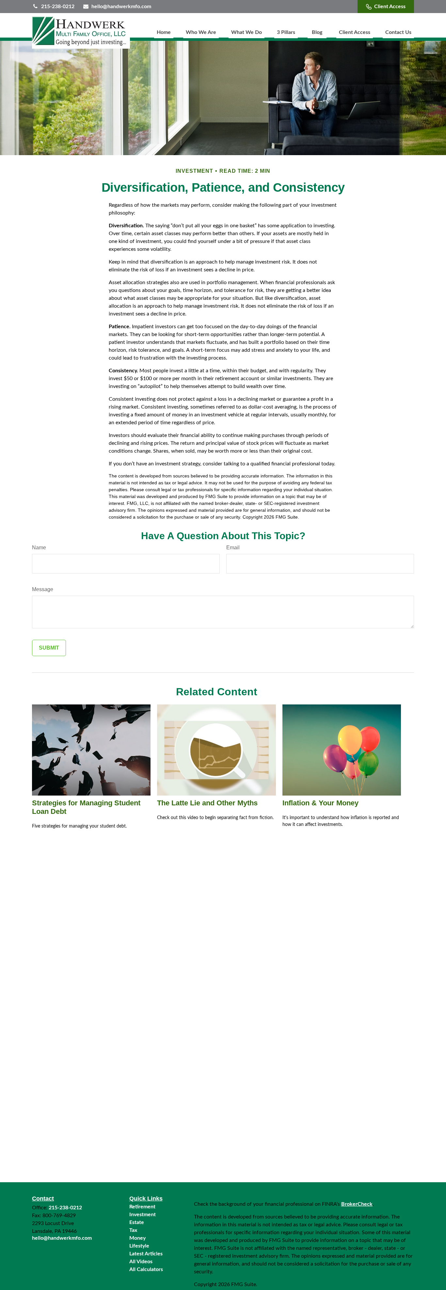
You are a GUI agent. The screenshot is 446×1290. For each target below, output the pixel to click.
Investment (142, 1214)
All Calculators (146, 1269)
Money (137, 1238)
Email (233, 547)
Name (39, 547)
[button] (163, 32)
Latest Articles (146, 1253)
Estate (136, 1222)
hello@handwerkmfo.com (121, 6)
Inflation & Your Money (320, 803)
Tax (133, 1230)
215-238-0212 (57, 6)
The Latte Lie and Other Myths (207, 803)
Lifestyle (139, 1246)
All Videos (140, 1261)
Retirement (142, 1206)
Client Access (390, 6)
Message (42, 589)
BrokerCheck (357, 1204)
